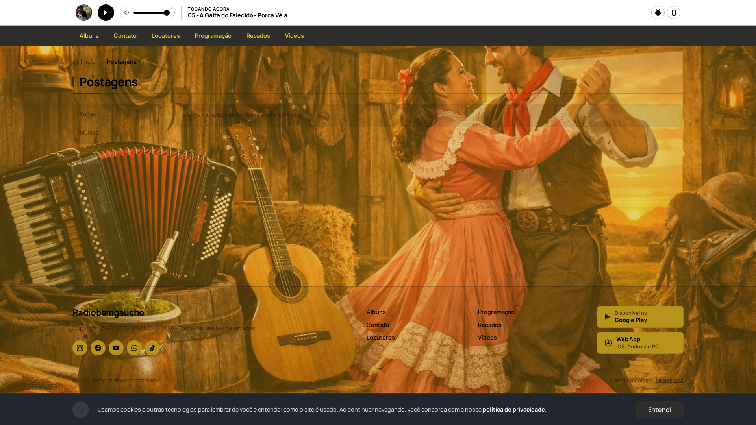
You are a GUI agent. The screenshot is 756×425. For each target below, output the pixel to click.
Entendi (659, 409)
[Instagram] (79, 347)
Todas (88, 114)
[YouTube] (116, 347)
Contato (125, 35)
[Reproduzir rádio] (106, 12)
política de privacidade (514, 409)
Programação (213, 35)
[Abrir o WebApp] (673, 12)
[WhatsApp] (134, 347)
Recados (258, 35)
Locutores (166, 35)
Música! (90, 132)
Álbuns (89, 35)
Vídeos (294, 35)
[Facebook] (98, 347)
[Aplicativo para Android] (658, 12)
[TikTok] (152, 347)
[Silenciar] (127, 12)
